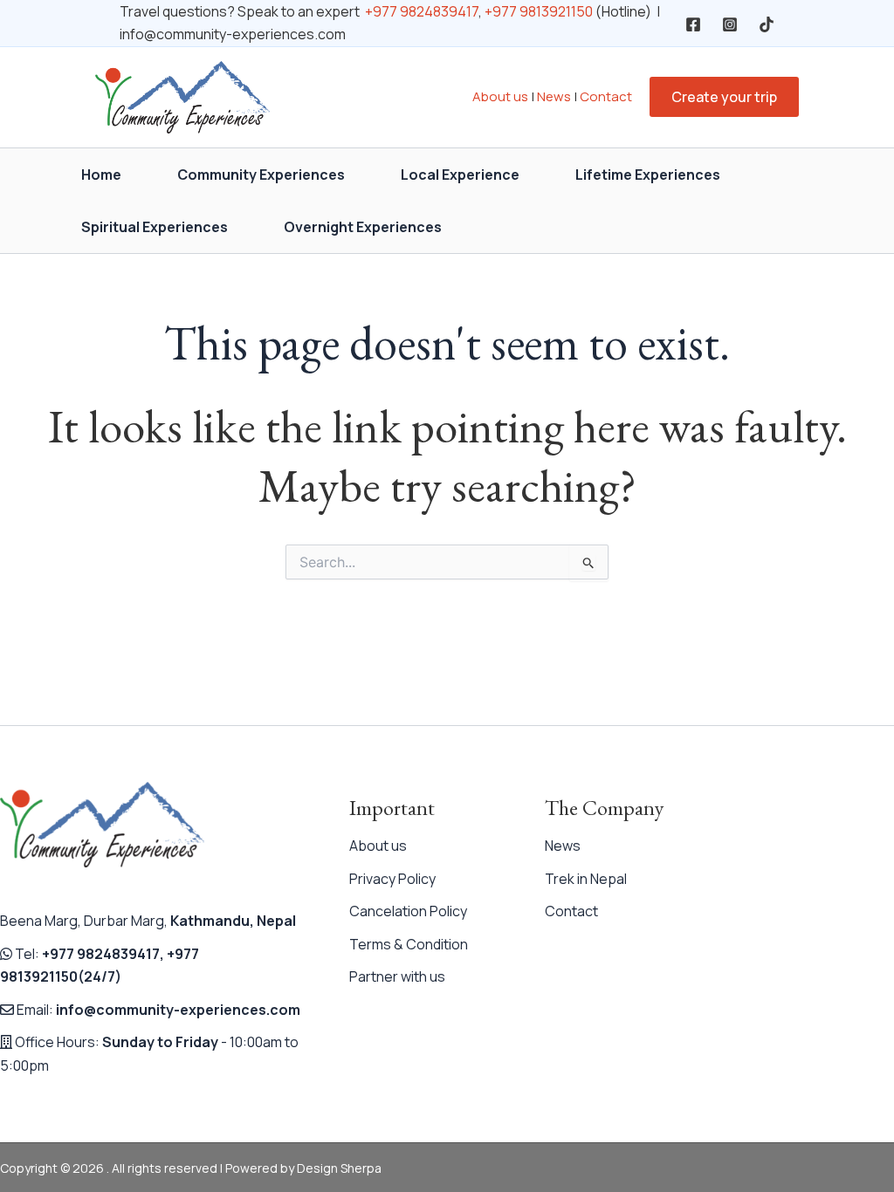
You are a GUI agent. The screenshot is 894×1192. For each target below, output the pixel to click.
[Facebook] (693, 24)
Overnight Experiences (363, 226)
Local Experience (460, 174)
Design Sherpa (339, 1168)
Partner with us (397, 976)
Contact (606, 96)
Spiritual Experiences (154, 226)
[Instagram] (730, 24)
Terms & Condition (408, 944)
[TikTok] (766, 24)
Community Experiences (261, 174)
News (554, 96)
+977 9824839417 (421, 11)
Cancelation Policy (408, 911)
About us (500, 96)
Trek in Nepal (586, 878)
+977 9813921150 (539, 11)
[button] (724, 97)
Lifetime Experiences (647, 174)
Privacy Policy (392, 878)
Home (101, 174)
